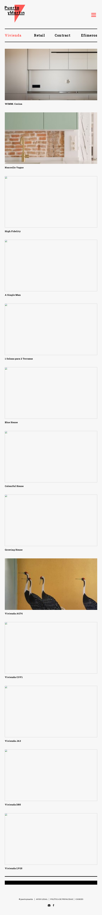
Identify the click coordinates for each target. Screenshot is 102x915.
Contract (62, 35)
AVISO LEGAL (42, 899)
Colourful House (14, 486)
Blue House (11, 422)
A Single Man (13, 294)
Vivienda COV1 (14, 677)
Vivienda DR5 (13, 804)
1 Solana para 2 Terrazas (19, 358)
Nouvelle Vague (14, 167)
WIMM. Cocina (13, 103)
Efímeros (89, 35)
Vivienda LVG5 (13, 868)
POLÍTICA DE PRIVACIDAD (61, 899)
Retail (39, 35)
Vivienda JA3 (13, 740)
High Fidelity (13, 231)
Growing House (14, 549)
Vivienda (13, 35)
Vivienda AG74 (14, 613)
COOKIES (79, 899)
